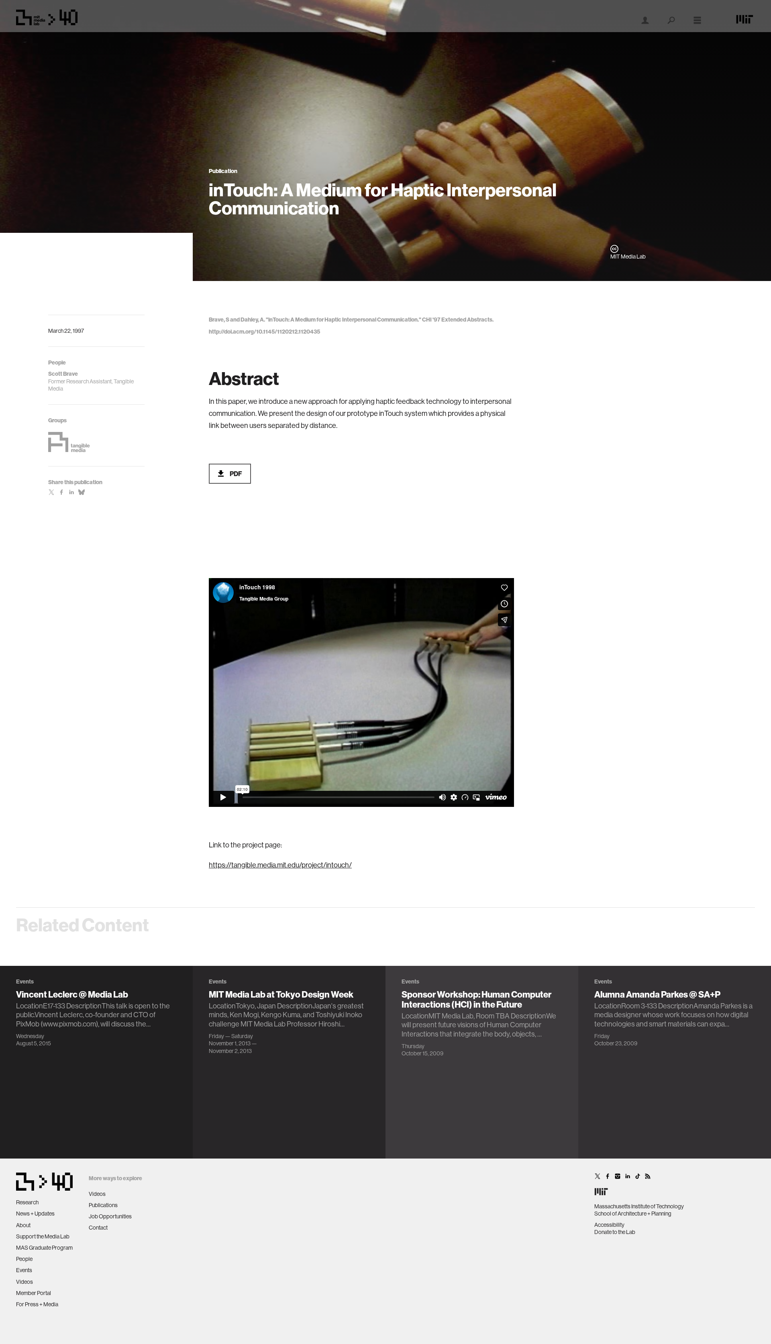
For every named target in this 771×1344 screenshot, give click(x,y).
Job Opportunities (110, 1216)
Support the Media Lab (42, 1236)
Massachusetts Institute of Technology (639, 1206)
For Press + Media (37, 1304)
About (23, 1225)
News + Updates (35, 1213)
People (24, 1259)
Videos (24, 1281)
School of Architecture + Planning (632, 1213)
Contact (98, 1227)
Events (24, 1270)
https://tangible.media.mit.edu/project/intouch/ (280, 865)
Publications (103, 1205)
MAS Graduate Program (44, 1247)
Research (27, 1202)
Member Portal (33, 1293)
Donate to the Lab (614, 1232)
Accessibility (609, 1224)
